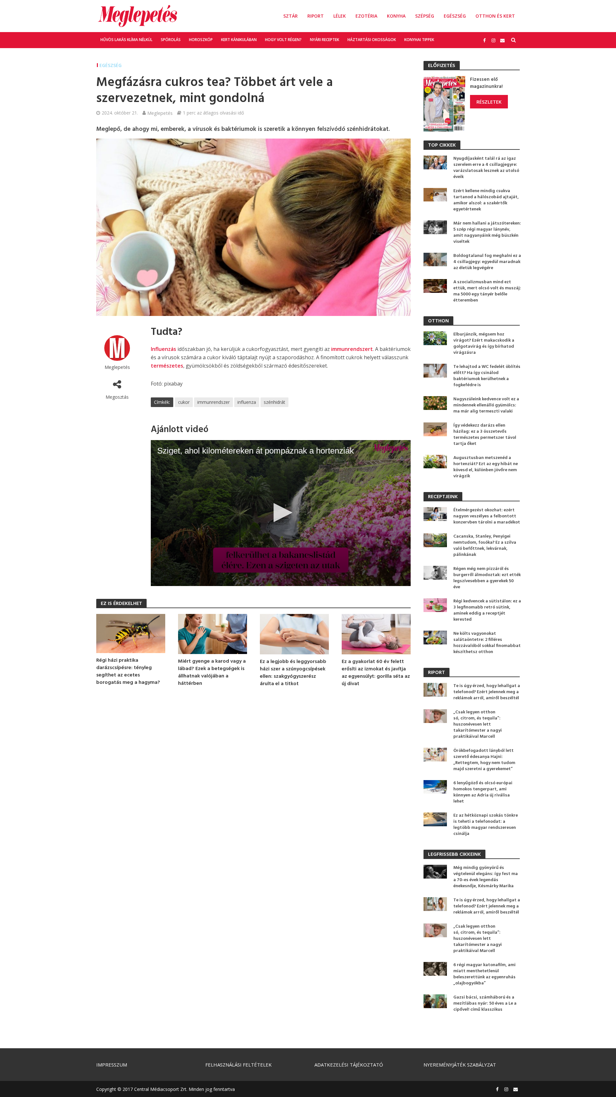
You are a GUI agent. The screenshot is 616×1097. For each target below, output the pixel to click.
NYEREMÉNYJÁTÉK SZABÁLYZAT (460, 1064)
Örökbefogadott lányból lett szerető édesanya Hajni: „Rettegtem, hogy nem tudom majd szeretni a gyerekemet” (484, 760)
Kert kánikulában (239, 39)
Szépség (424, 16)
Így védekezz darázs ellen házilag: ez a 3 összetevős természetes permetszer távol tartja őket (484, 434)
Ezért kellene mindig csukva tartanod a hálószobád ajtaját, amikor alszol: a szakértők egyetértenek (486, 200)
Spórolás (171, 39)
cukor (184, 402)
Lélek (339, 16)
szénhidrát (274, 402)
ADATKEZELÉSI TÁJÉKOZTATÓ (348, 1064)
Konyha (396, 16)
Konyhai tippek (419, 39)
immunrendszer (213, 402)
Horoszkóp (201, 39)
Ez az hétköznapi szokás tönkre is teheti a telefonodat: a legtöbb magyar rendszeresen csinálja (485, 824)
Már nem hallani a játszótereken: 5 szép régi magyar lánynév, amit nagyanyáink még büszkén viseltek (487, 232)
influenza (246, 402)
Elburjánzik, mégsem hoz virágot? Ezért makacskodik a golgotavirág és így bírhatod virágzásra (483, 343)
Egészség (455, 16)
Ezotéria (366, 16)
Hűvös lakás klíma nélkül (126, 39)
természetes (167, 365)
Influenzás (163, 349)
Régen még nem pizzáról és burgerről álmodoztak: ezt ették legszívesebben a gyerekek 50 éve (487, 578)
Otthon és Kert (495, 16)
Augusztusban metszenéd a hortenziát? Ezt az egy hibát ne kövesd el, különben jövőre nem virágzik (485, 467)
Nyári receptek (324, 39)
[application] (281, 513)
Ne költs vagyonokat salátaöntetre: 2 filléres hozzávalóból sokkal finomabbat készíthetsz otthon (487, 643)
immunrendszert (352, 349)
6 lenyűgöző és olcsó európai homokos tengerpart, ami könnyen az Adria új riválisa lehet (482, 792)
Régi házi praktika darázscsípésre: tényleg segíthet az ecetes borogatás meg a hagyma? (128, 671)
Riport (315, 16)
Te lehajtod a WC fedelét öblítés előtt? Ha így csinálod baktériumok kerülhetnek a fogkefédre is (486, 376)
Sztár (290, 16)
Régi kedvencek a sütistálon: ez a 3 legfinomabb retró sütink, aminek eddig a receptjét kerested (487, 610)
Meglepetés (160, 113)
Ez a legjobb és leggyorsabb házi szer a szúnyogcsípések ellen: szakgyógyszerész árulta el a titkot (293, 673)
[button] (281, 512)
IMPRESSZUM (111, 1064)
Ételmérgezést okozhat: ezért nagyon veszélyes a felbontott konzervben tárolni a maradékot (486, 516)
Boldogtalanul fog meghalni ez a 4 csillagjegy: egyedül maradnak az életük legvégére (487, 262)
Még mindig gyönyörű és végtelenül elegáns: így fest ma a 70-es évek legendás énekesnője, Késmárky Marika (485, 877)
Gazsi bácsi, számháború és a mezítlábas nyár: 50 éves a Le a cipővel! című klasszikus (485, 1003)
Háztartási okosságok (371, 39)
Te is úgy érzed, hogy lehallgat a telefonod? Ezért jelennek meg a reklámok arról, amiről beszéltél (486, 692)
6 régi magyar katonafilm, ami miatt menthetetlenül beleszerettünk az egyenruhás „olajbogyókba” (484, 974)
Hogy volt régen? (283, 39)
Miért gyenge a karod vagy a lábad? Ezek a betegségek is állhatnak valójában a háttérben (212, 672)
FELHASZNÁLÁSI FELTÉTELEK (238, 1064)
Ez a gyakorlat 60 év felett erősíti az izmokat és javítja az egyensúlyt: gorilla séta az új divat (376, 673)
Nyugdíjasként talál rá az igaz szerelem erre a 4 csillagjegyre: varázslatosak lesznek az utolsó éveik (486, 168)
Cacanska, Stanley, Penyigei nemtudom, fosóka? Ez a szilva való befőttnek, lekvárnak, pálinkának (484, 545)
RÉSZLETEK (488, 101)
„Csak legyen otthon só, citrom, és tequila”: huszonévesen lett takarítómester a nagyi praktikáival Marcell (477, 724)
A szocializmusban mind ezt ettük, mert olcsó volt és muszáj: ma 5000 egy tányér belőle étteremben (487, 291)
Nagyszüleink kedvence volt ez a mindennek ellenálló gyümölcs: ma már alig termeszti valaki (486, 405)
